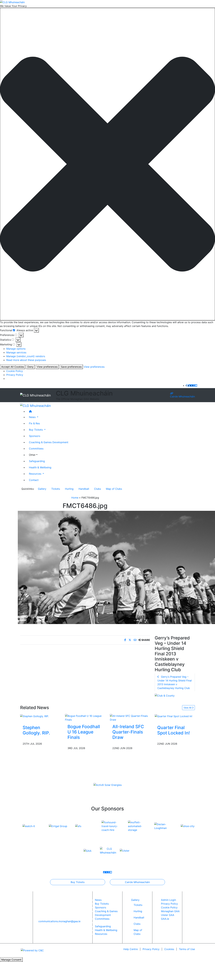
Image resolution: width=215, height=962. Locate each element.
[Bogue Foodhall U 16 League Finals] (85, 717)
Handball (84, 488)
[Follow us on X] (192, 385)
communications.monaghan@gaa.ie (59, 921)
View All (188, 707)
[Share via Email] (135, 639)
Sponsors (34, 436)
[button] (107, 164)
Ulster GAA (167, 915)
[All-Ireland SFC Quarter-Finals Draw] (130, 717)
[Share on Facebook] (125, 639)
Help (130, 949)
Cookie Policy (14, 371)
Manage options (15, 348)
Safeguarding (37, 461)
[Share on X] (130, 639)
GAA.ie (165, 918)
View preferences (47, 366)
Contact (34, 480)
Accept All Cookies (12, 366)
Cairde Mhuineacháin (182, 396)
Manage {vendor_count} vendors (25, 356)
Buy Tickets (78, 882)
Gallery (42, 488)
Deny (30, 366)
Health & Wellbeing (40, 467)
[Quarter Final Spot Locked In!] (173, 715)
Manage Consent (11, 959)
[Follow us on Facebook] (189, 385)
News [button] (32, 417)
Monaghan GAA (170, 911)
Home (74, 497)
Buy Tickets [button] (36, 429)
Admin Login (168, 899)
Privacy (151, 949)
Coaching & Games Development (48, 442)
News (98, 899)
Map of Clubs (114, 488)
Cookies (169, 949)
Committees (36, 448)
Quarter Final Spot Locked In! (173, 730)
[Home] (110, 411)
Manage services (16, 352)
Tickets (55, 488)
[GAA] (87, 850)
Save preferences (71, 366)
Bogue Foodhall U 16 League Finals (84, 732)
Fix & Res (34, 423)
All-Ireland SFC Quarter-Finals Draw (128, 732)
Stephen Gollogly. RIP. (36, 730)
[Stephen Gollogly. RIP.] (34, 715)
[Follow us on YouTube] (196, 385)
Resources (101, 933)
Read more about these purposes (26, 360)
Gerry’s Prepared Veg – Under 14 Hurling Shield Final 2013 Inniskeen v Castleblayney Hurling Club (174, 682)
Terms (187, 949)
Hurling (69, 488)
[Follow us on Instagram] (194, 385)
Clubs (97, 488)
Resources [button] (35, 473)
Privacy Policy (14, 374)
